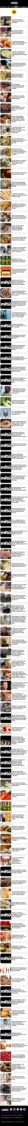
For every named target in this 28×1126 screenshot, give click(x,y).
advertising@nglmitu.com (6, 1117)
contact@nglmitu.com (18, 1117)
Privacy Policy (4, 1115)
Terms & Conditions (13, 1115)
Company (20, 1115)
